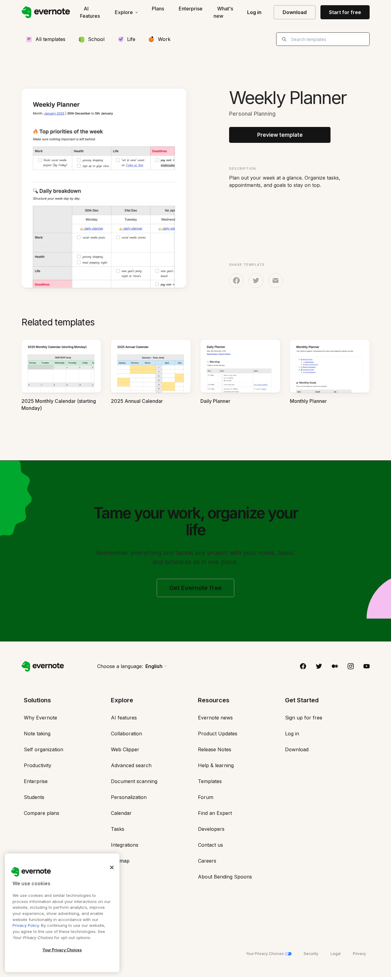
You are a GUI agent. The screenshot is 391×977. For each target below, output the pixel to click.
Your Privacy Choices (62, 950)
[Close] (112, 867)
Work (164, 39)
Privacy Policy (26, 925)
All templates (50, 39)
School (96, 39)
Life (131, 39)
